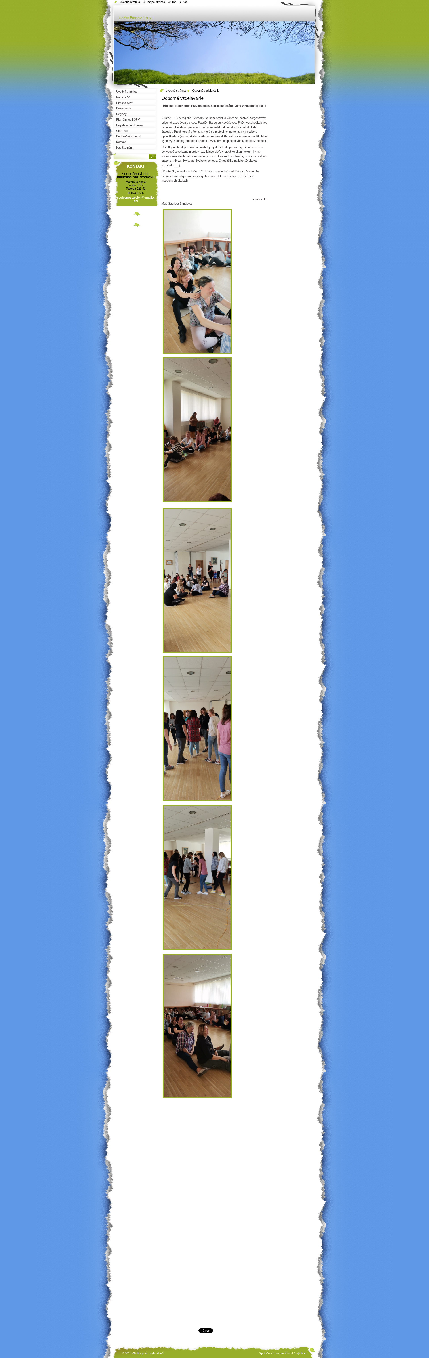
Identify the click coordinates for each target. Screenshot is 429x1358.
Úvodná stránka (175, 90)
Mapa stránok (156, 2)
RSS (174, 2)
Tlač (185, 2)
